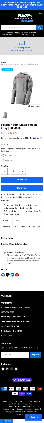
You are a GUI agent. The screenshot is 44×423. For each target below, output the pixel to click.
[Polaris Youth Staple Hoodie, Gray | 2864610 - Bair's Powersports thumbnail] (5, 115)
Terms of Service (14, 406)
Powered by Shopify (22, 414)
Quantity (4, 166)
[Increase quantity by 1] (22, 171)
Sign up (35, 354)
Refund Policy (28, 406)
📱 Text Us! (33, 417)
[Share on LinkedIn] (12, 275)
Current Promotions (9, 401)
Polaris (7, 144)
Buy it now (22, 188)
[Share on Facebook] (3, 275)
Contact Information (24, 409)
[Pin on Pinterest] (17, 275)
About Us (38, 409)
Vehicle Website (14, 404)
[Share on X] (8, 275)
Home (3, 62)
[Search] (39, 27)
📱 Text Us (6, 421)
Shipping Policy (8, 409)
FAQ (20, 401)
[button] (6, 155)
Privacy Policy (28, 404)
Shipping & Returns (32, 401)
